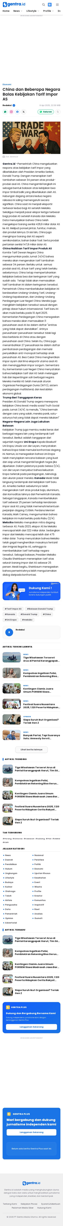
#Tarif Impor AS (13, 608)
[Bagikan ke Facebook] (17, 111)
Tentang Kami (10, 1204)
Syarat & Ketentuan (50, 1204)
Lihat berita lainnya (31, 749)
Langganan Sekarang (31, 1026)
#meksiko (27, 619)
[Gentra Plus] (49, 4)
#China (47, 614)
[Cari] (43, 4)
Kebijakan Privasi (29, 1204)
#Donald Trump (29, 614)
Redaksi (7, 105)
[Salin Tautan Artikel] (57, 111)
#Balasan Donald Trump (40, 608)
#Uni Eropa (10, 619)
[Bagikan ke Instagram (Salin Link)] (11, 111)
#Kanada (10, 614)
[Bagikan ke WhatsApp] (5, 111)
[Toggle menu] (57, 5)
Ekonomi (7, 84)
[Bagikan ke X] (23, 111)
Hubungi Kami (44, 1207)
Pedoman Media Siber (22, 1207)
